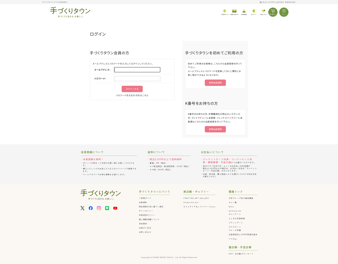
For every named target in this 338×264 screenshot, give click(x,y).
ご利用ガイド (145, 198)
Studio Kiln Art (190, 202)
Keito (231, 206)
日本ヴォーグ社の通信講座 (241, 198)
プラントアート (236, 222)
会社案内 (143, 223)
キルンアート (235, 214)
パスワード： (100, 78)
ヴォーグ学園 (235, 230)
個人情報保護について (149, 219)
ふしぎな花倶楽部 (237, 218)
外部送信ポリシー (147, 215)
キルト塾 (233, 202)
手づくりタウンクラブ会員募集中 (55, 2)
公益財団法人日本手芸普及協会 (243, 234)
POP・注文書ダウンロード (241, 253)
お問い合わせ (145, 232)
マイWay (233, 238)
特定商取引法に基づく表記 (151, 206)
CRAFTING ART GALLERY (196, 198)
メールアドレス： (102, 69)
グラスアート (235, 227)
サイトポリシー (146, 210)
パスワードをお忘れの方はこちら (132, 95)
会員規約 (143, 202)
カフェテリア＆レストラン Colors (199, 206)
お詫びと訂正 (145, 227)
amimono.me (235, 210)
